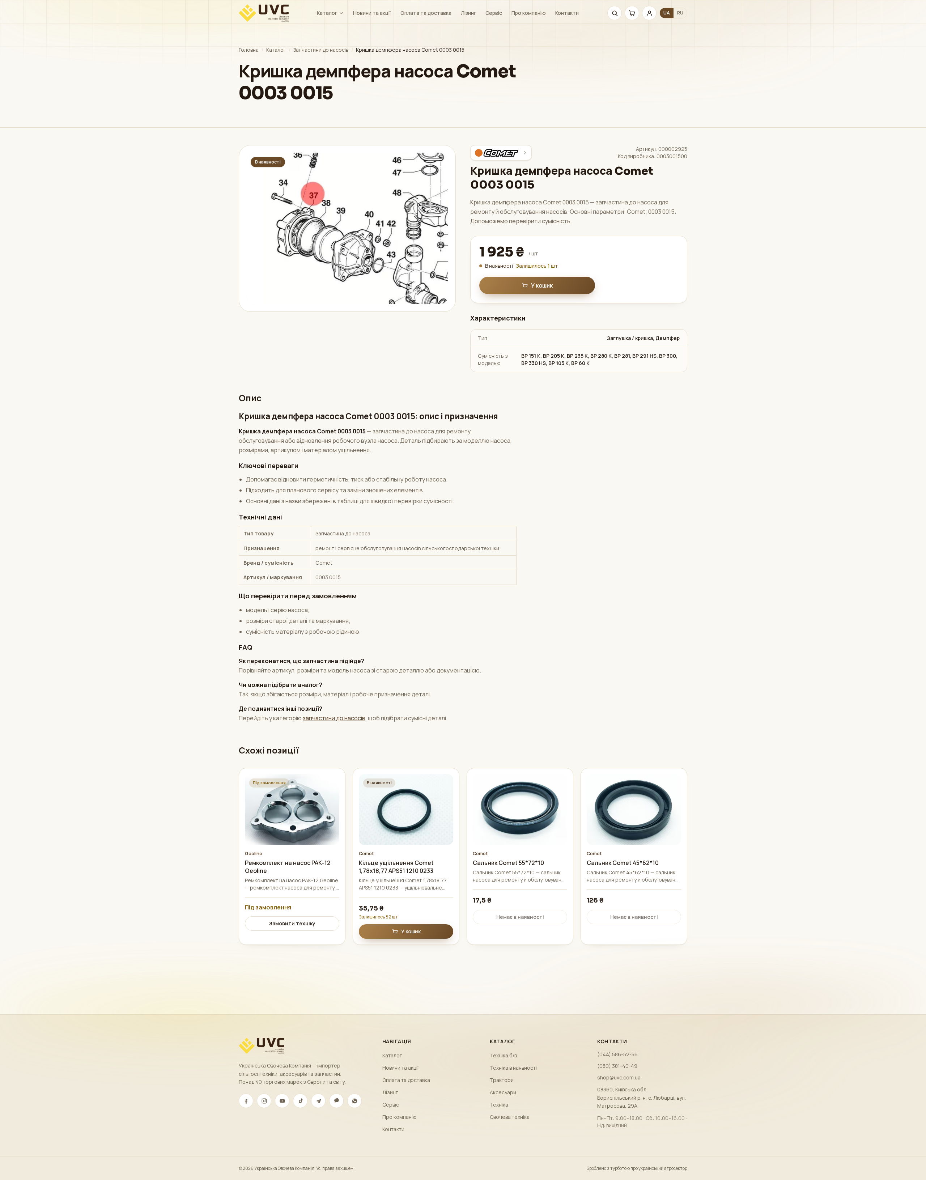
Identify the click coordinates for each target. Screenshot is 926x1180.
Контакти (567, 12)
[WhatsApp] (354, 1101)
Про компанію (528, 12)
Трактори (502, 1080)
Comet (366, 854)
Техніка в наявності (513, 1067)
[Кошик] (632, 13)
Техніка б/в (503, 1055)
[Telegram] (318, 1101)
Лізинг (468, 12)
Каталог (327, 12)
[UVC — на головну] (264, 13)
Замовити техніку (292, 923)
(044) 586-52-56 (617, 1054)
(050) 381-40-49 (617, 1065)
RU (680, 13)
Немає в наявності (520, 916)
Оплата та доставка (425, 12)
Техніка (499, 1104)
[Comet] (501, 152)
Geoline (253, 854)
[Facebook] (246, 1101)
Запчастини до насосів (320, 49)
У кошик (542, 285)
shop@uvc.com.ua (619, 1077)
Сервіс (493, 12)
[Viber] (336, 1101)
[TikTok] (300, 1101)
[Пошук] (614, 13)
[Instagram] (264, 1101)
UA (666, 13)
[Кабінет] (649, 13)
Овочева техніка (510, 1116)
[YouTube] (282, 1101)
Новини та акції (372, 12)
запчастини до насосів (334, 718)
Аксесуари (503, 1092)
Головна (249, 49)
